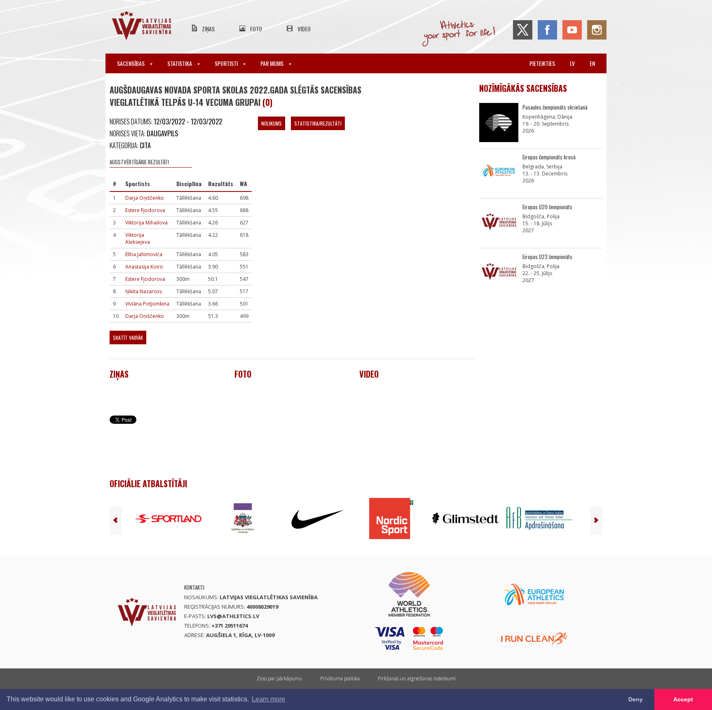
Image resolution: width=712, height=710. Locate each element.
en (592, 63)
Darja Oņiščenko (144, 197)
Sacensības (131, 63)
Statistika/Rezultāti (318, 123)
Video (304, 28)
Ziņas (208, 28)
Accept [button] (683, 699)
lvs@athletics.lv (233, 616)
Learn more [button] (268, 699)
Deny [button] (635, 699)
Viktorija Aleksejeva (137, 238)
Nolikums (271, 123)
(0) (267, 102)
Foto (256, 28)
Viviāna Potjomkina (147, 303)
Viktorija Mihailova (146, 222)
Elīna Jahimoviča (143, 254)
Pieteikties (542, 63)
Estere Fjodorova (145, 210)
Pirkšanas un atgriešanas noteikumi (417, 678)
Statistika (180, 63)
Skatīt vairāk (128, 337)
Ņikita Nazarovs (143, 291)
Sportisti (227, 63)
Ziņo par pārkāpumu (279, 678)
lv (572, 63)
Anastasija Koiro (144, 266)
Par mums (272, 63)
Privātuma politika (340, 678)
